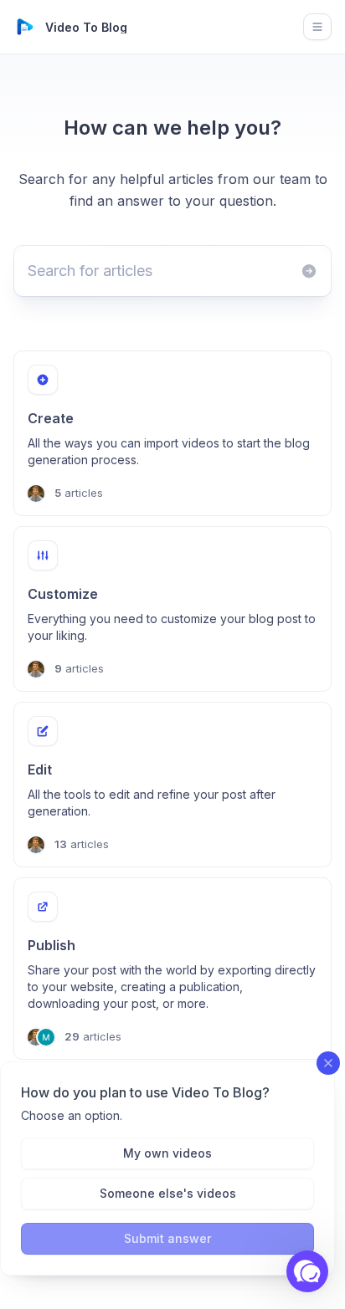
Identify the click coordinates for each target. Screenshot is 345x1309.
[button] (307, 1271)
